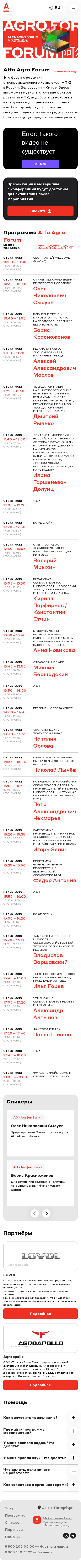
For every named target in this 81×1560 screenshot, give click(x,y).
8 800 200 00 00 (19, 1546)
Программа (15, 1515)
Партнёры (14, 1529)
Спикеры (13, 1522)
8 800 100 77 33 (18, 1552)
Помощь (12, 1536)
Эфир (9, 1508)
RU (57, 7)
